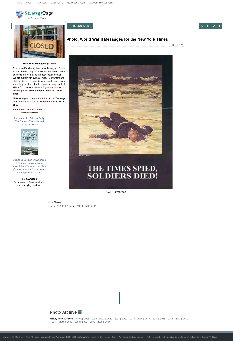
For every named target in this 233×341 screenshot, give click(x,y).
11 (82, 205)
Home (19, 2)
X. (17, 104)
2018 (139, 318)
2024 (94, 318)
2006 (92, 321)
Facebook (45, 101)
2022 (109, 318)
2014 (170, 318)
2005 (100, 321)
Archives (179, 44)
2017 (147, 318)
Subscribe (18, 109)
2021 (117, 318)
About (29, 2)
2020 (124, 318)
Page (39, 14)
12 (86, 205)
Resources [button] (81, 25)
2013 (178, 318)
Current (78, 318)
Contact (41, 2)
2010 (62, 321)
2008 (77, 321)
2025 (86, 318)
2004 (107, 321)
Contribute (57, 2)
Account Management (101, 2)
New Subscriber (76, 2)
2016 (155, 318)
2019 (132, 318)
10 (77, 205)
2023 (101, 318)
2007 (84, 321)
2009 (69, 321)
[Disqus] (119, 249)
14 (95, 205)
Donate (30, 109)
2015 (162, 318)
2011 (54, 321)
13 (90, 205)
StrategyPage (24, 336)
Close (39, 109)
